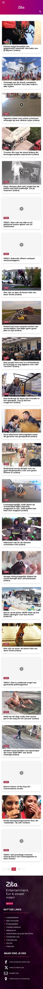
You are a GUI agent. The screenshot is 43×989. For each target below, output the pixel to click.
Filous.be (10, 946)
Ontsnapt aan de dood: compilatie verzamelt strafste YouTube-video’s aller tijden (21, 84)
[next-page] (24, 869)
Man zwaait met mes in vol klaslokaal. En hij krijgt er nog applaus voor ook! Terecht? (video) (21, 364)
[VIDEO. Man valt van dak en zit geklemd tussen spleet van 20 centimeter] (21, 209)
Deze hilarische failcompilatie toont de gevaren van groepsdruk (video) (21, 435)
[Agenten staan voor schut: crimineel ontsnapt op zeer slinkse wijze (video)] (21, 104)
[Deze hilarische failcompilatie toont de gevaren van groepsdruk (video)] (21, 421)
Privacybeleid (12, 924)
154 (8, 869)
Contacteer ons (13, 937)
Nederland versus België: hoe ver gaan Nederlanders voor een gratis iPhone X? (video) (20, 470)
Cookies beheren (13, 927)
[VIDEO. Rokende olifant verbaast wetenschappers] (21, 244)
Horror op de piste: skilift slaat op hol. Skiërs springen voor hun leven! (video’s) (21, 615)
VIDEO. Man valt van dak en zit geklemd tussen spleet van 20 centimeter (18, 224)
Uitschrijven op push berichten (19, 933)
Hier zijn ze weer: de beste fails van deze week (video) (20, 649)
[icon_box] (17, 962)
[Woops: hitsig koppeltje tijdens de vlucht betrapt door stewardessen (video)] (21, 563)
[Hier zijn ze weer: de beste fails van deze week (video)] (21, 635)
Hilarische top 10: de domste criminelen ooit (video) (17, 543)
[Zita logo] (21, 7)
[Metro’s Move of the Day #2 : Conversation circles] (21, 773)
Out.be (9, 943)
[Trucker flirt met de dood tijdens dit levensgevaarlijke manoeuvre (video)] (21, 138)
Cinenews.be (11, 940)
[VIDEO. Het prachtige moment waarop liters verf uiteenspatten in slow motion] (21, 841)
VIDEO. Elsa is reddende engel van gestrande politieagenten (20, 684)
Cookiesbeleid (12, 917)
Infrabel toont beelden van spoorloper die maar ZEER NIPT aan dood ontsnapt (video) (21, 753)
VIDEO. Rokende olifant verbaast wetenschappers (19, 259)
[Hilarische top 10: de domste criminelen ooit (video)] (21, 529)
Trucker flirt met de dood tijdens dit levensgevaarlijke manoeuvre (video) (21, 153)
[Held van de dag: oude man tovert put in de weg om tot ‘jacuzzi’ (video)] (21, 703)
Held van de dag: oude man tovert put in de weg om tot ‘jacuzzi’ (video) (21, 718)
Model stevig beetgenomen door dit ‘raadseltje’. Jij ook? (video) (21, 822)
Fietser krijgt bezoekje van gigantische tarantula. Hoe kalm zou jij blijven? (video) (21, 48)
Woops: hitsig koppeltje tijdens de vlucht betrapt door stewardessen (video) (20, 578)
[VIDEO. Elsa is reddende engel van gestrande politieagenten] (21, 669)
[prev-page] (3, 869)
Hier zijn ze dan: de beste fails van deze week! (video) (20, 293)
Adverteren (11, 930)
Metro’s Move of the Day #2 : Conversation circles (17, 788)
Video (6, 42)
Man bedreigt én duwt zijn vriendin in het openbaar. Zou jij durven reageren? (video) (22, 400)
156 (19, 869)
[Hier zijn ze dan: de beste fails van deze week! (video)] (21, 279)
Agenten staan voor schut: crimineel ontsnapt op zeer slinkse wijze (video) (22, 119)
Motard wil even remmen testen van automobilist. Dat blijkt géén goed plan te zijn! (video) (21, 328)
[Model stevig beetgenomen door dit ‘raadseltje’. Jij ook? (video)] (21, 807)
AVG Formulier (12, 920)
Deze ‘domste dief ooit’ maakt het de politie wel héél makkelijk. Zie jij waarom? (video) (21, 188)
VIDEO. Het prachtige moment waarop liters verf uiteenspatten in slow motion (20, 857)
